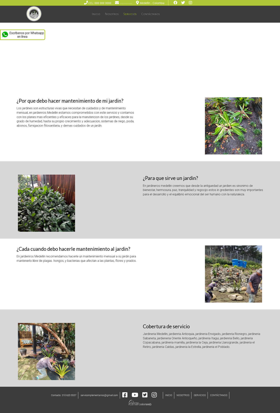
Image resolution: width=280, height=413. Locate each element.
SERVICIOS (200, 395)
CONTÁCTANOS (218, 395)
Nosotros (112, 14)
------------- (126, 3)
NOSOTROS (183, 395)
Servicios (130, 14)
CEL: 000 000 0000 (99, 3)
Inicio (96, 14)
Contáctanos (150, 14)
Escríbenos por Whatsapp (27, 34)
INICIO (168, 395)
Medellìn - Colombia (152, 3)
